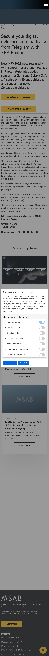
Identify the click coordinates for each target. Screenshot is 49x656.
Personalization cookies (15, 338)
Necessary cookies (14, 322)
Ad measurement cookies (16, 344)
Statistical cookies (13, 333)
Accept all (23, 363)
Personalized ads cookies (16, 355)
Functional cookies (14, 327)
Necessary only (10, 363)
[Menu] (46, 4)
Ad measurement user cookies (18, 349)
